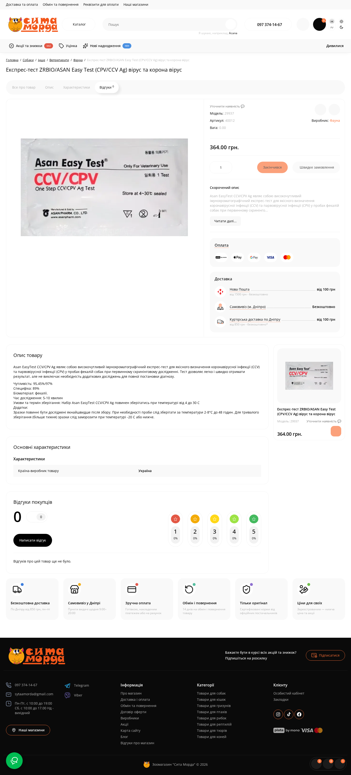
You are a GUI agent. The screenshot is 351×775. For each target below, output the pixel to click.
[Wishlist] (334, 109)
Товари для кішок (211, 699)
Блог (124, 736)
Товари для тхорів (212, 730)
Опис (49, 87)
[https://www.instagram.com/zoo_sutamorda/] (278, 714)
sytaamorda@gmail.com (34, 694)
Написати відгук (32, 540)
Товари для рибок (211, 718)
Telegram (81, 685)
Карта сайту (130, 730)
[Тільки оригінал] (261, 599)
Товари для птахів (212, 712)
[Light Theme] (341, 21)
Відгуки (107, 87)
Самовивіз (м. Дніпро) (248, 306)
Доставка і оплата (135, 699)
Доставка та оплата (22, 4)
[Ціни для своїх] (318, 599)
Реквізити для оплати (101, 4)
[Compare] (320, 109)
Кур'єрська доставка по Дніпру (255, 319)
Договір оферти (133, 712)
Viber (78, 695)
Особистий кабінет (288, 693)
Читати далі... (225, 221)
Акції (124, 724)
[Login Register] (303, 24)
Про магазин (131, 693)
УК (331, 21)
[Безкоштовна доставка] (32, 599)
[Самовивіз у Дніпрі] (89, 599)
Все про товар (24, 87)
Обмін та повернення (61, 4)
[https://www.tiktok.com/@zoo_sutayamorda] (288, 714)
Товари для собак (211, 693)
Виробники (130, 718)
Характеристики (76, 87)
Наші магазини (135, 4)
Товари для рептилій (214, 724)
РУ (331, 27)
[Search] (220, 24)
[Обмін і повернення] (204, 599)
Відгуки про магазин (137, 743)
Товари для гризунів (214, 705)
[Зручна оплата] (147, 599)
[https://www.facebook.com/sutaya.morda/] (299, 714)
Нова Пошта (240, 289)
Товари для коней (211, 736)
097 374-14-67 (269, 24)
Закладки (280, 699)
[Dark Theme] (341, 27)
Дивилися (335, 45)
